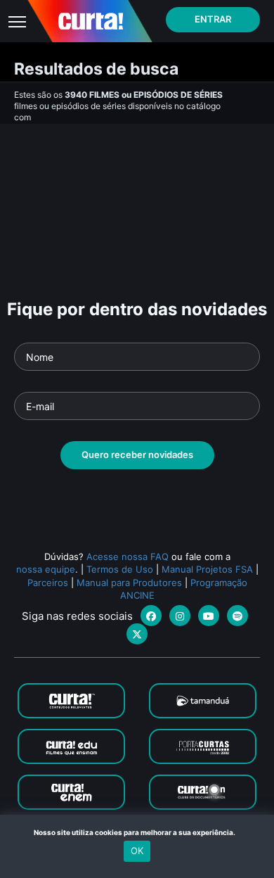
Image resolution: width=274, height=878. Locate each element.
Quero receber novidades (137, 454)
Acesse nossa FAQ (127, 556)
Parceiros (47, 582)
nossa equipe (45, 569)
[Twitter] (137, 633)
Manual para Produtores (129, 582)
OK (137, 850)
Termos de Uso (119, 569)
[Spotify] (237, 615)
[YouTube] (208, 615)
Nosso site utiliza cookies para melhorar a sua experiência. (137, 832)
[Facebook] (151, 615)
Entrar (213, 19)
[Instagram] (179, 615)
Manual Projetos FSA (207, 569)
